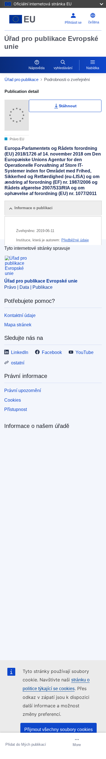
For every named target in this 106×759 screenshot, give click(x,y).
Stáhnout (68, 106)
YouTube (84, 352)
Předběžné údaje (75, 240)
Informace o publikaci (33, 208)
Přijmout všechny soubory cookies (58, 729)
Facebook (52, 352)
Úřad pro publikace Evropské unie (51, 42)
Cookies (12, 400)
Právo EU (16, 139)
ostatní (17, 362)
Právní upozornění (22, 390)
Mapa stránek (17, 324)
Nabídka (92, 68)
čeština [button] (93, 22)
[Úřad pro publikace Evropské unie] (22, 19)
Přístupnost (15, 409)
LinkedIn (19, 352)
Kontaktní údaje (20, 315)
